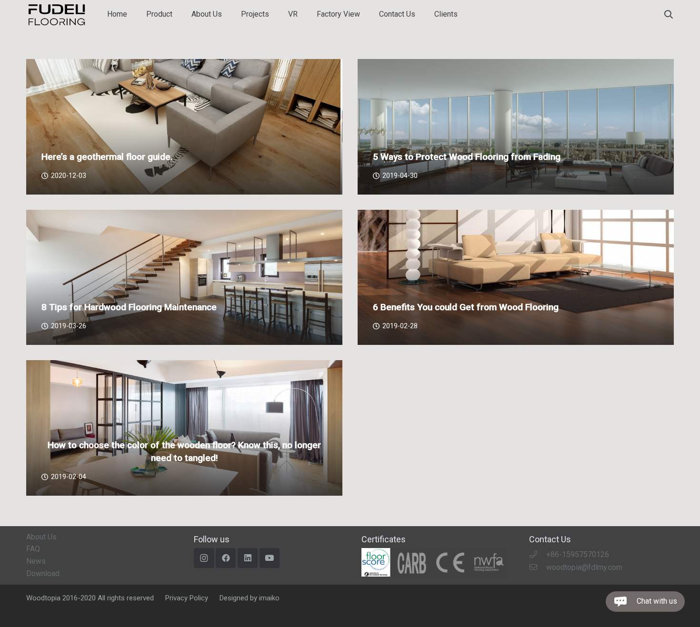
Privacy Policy (186, 598)
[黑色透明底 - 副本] (56, 14)
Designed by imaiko (250, 598)
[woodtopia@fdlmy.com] (537, 567)
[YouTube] (270, 558)
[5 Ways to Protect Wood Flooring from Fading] (516, 127)
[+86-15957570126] (537, 554)
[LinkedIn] (248, 558)
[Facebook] (226, 558)
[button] (668, 14)
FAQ (33, 548)
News (36, 561)
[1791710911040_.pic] (433, 562)
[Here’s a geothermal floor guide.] (184, 127)
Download (43, 573)
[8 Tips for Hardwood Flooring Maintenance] (184, 277)
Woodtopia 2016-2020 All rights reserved (90, 598)
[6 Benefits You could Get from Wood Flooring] (516, 277)
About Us (41, 536)
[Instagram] (204, 558)
